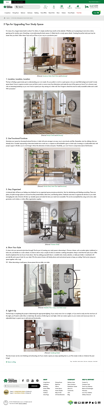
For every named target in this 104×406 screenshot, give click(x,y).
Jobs (69, 392)
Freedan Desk (55, 244)
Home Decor (58, 388)
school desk (95, 361)
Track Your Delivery (87, 386)
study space (90, 361)
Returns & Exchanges (87, 388)
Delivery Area (71, 382)
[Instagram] (28, 380)
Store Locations (71, 384)
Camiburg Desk (54, 353)
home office (75, 361)
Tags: (71, 361)
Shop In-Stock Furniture (94, 1)
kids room (85, 361)
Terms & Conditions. (23, 403)
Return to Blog (12, 362)
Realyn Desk (50, 135)
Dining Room (58, 382)
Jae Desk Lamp (61, 307)
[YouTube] (32, 380)
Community (70, 390)
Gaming (45, 390)
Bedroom (57, 384)
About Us (70, 388)
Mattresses (46, 384)
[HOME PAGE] (5, 18)
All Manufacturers (60, 394)
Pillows (57, 386)
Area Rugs (46, 394)
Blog (69, 394)
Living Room (46, 382)
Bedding (45, 386)
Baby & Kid (58, 392)
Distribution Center (72, 386)
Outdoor (45, 392)
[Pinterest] (37, 380)
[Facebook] (23, 380)
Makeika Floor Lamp (50, 307)
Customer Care (86, 384)
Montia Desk (47, 186)
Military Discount (86, 394)
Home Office (46, 388)
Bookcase (64, 76)
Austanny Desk (47, 76)
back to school (80, 361)
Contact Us (85, 382)
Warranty (84, 390)
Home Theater (59, 390)
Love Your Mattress (87, 392)
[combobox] (27, 7)
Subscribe (34, 386)
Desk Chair (55, 76)
